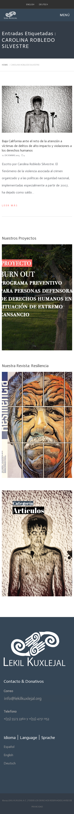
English (30, 4)
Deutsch (43, 4)
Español (9, 747)
